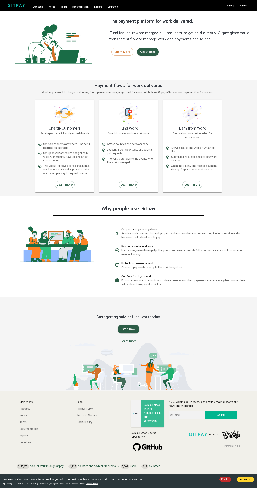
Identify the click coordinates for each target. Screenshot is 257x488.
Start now (128, 329)
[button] (43, 408)
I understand (245, 479)
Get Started (148, 52)
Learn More (122, 52)
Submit (221, 415)
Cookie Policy (92, 483)
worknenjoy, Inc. (232, 446)
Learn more (65, 184)
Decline (225, 479)
